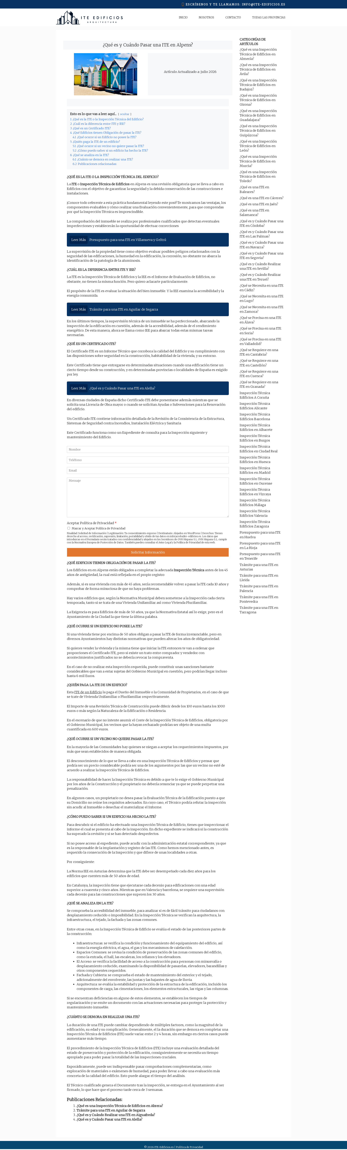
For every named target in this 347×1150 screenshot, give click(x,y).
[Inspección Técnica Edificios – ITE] (89, 17)
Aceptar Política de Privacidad (92, 523)
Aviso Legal (165, 542)
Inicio (183, 17)
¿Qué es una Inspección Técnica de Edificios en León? (258, 145)
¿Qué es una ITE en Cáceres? (262, 198)
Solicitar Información (148, 552)
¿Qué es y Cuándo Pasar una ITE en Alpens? (148, 45)
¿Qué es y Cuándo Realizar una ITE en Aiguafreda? (116, 1115)
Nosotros (206, 17)
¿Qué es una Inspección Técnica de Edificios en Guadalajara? (258, 115)
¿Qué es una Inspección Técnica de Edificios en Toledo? (258, 176)
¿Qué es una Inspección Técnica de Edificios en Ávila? (258, 69)
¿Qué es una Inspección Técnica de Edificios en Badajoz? (258, 84)
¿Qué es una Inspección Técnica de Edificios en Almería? (258, 54)
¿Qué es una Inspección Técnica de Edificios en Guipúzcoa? (258, 130)
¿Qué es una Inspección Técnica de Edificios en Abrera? (120, 1106)
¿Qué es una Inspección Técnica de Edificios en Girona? (258, 100)
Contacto (233, 17)
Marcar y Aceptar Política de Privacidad (98, 528)
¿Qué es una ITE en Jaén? (259, 204)
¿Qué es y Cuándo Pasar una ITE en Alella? (109, 1119)
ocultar (124, 114)
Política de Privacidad (188, 542)
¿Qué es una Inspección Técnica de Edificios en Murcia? (258, 161)
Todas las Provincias (268, 17)
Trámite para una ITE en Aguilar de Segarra (111, 1110)
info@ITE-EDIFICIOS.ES (264, 4)
